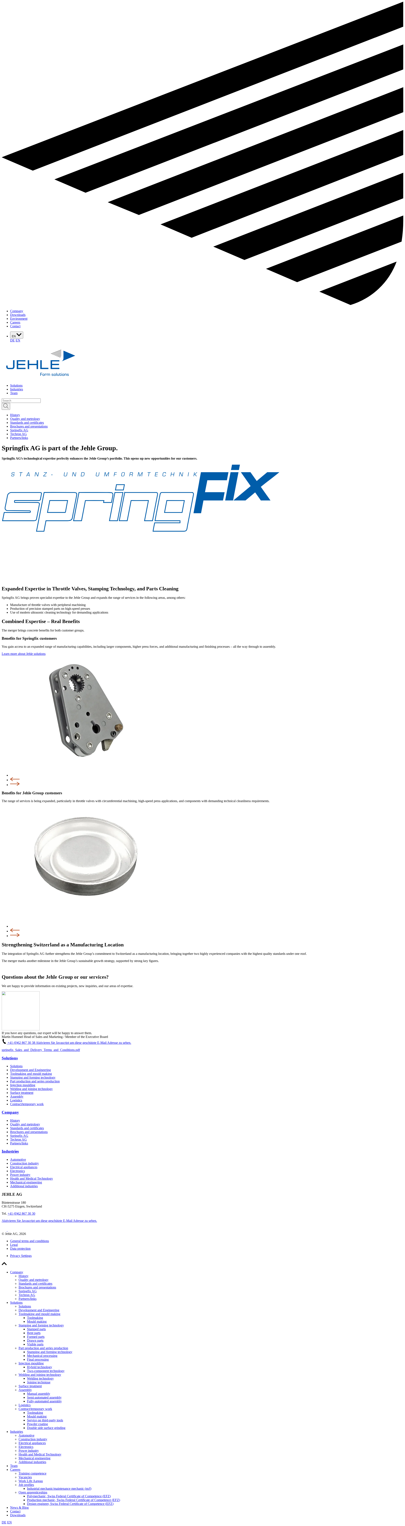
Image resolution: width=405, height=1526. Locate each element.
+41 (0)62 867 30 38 (21, 1042)
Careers (15, 322)
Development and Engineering (30, 1070)
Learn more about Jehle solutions (24, 654)
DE (12, 340)
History (15, 1120)
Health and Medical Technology (31, 1178)
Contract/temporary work (27, 1104)
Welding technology (40, 1378)
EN (14, 336)
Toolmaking (35, 1318)
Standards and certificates (27, 1128)
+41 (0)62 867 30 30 (21, 1213)
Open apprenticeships (33, 1492)
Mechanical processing (42, 1355)
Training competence (32, 1473)
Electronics (17, 1171)
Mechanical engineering (26, 1182)
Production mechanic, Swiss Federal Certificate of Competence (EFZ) (73, 1500)
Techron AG (18, 1139)
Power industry (20, 1175)
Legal (14, 1245)
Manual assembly (38, 1393)
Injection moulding (22, 1085)
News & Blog (19, 1507)
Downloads (18, 315)
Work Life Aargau (31, 1481)
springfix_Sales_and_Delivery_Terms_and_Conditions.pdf (41, 1050)
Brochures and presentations (29, 1132)
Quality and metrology (25, 1124)
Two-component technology (46, 1371)
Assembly (16, 1096)
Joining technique (38, 1382)
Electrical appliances (23, 1167)
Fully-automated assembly (44, 1401)
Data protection (20, 1248)
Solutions (16, 385)
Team (14, 393)
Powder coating (37, 1424)
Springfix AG (19, 1135)
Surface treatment (21, 1092)
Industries (16, 389)
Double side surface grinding (46, 1428)
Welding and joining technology (31, 1089)
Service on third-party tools (45, 1420)
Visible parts (35, 1344)
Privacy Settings (21, 1255)
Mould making (37, 1321)
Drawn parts (35, 1340)
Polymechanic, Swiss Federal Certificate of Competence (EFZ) (69, 1496)
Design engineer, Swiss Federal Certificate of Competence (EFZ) (70, 1504)
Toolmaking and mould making (31, 1073)
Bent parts (33, 1333)
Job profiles (26, 1485)
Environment (18, 318)
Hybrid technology (39, 1367)
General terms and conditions (29, 1241)
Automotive (18, 1159)
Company (16, 311)
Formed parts (36, 1336)
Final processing (38, 1359)
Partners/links (19, 1143)
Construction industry (24, 1163)
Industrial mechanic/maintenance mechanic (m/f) (59, 1488)
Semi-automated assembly (44, 1397)
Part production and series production (35, 1081)
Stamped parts (36, 1329)
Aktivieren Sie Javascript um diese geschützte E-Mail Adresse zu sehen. (83, 1042)
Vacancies (25, 1477)
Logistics (16, 1100)
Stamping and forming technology (32, 1077)
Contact (15, 326)
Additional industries (24, 1186)
